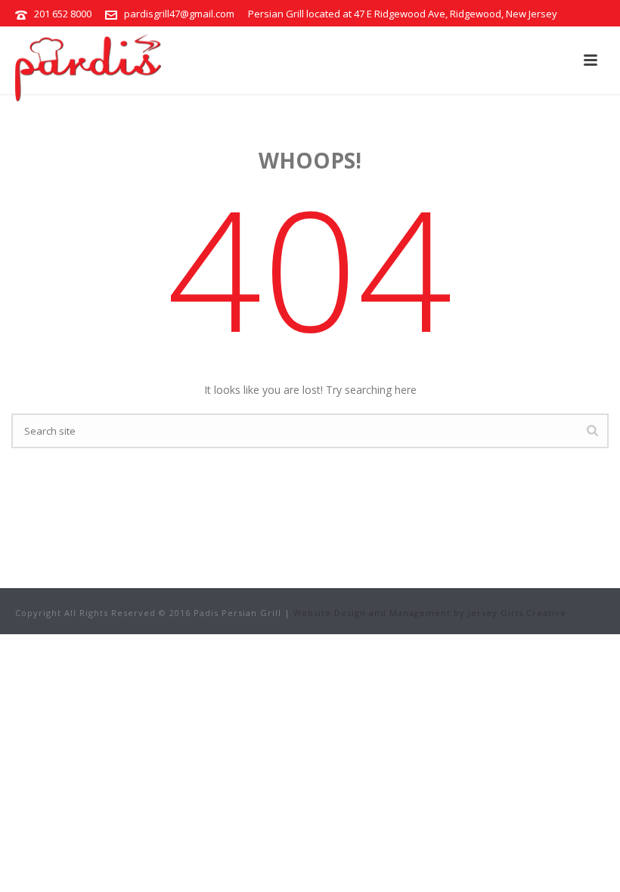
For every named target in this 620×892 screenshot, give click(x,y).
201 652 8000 (62, 13)
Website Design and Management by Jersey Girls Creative (429, 612)
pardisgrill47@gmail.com (179, 13)
